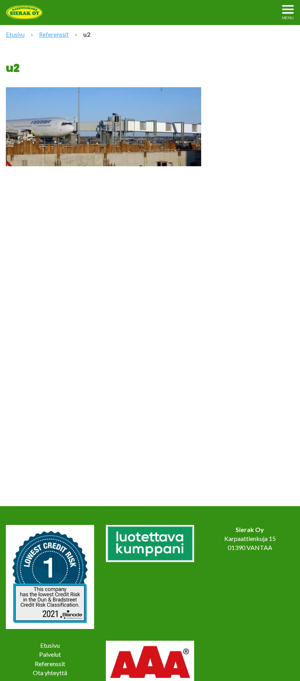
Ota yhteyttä (50, 672)
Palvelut (50, 654)
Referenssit (54, 34)
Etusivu (15, 34)
